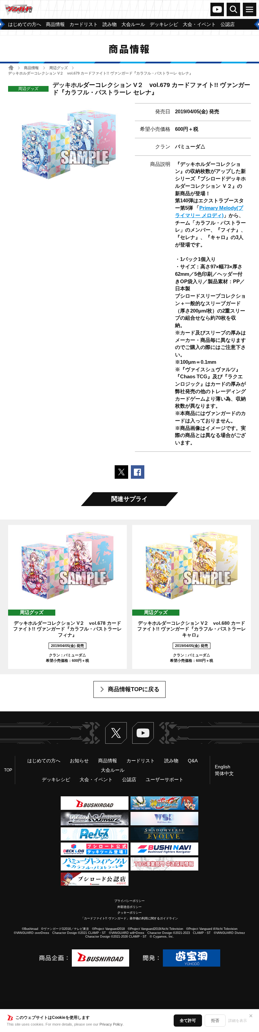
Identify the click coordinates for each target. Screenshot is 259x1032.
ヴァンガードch (217, 9)
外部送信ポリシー (129, 907)
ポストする (121, 472)
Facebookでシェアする (137, 472)
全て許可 (188, 1020)
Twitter (116, 733)
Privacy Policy (111, 1024)
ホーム (11, 67)
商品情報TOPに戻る (134, 689)
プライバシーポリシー (129, 901)
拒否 (215, 1020)
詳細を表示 (237, 1021)
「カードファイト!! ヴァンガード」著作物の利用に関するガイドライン (129, 918)
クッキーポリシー (129, 912)
